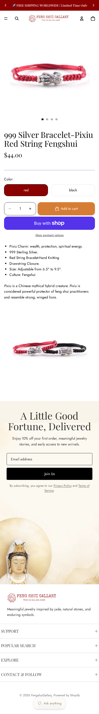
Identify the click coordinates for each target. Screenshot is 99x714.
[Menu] (6, 18)
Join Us (49, 473)
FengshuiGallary (41, 695)
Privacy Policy (63, 485)
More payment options (50, 235)
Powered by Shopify (67, 695)
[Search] (16, 18)
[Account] (81, 18)
